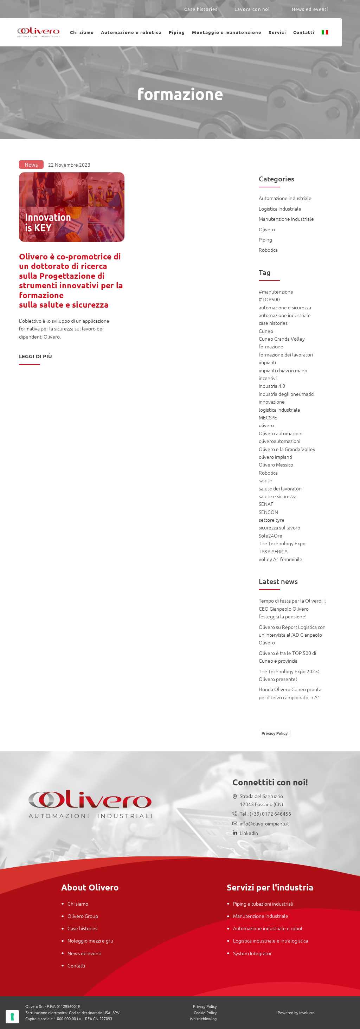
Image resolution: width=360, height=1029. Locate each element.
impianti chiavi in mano (283, 370)
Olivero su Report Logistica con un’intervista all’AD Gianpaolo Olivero (292, 634)
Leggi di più (35, 356)
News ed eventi (310, 9)
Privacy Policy (275, 733)
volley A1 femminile (280, 558)
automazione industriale (285, 315)
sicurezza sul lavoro (279, 527)
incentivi (268, 377)
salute (265, 480)
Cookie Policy (205, 1012)
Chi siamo (82, 32)
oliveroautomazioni (279, 440)
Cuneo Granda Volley (282, 338)
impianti (267, 362)
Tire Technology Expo (282, 543)
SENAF (266, 503)
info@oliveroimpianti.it (264, 823)
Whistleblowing (203, 1018)
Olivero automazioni (280, 433)
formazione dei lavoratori (286, 354)
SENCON (268, 511)
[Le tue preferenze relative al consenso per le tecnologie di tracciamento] (12, 1016)
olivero (266, 425)
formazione (271, 346)
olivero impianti (275, 456)
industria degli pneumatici (286, 393)
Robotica (268, 249)
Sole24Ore (270, 535)
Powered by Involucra (296, 1012)
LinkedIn (249, 832)
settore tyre (271, 519)
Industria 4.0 (272, 385)
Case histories (201, 9)
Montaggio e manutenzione (227, 32)
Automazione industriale (285, 197)
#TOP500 (269, 299)
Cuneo (266, 330)
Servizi (277, 32)
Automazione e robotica (131, 32)
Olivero (267, 229)
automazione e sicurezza (285, 307)
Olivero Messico (276, 464)
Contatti (304, 32)
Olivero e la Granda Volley (287, 448)
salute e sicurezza (277, 496)
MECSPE (268, 417)
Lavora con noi (252, 9)
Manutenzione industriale (286, 218)
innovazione (272, 401)
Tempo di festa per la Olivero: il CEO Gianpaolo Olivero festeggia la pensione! (292, 608)
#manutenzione (276, 291)
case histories (273, 322)
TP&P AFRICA (273, 551)
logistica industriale (279, 409)
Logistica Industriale (280, 208)
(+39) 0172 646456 (270, 813)
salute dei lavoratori (280, 488)
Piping (177, 32)
